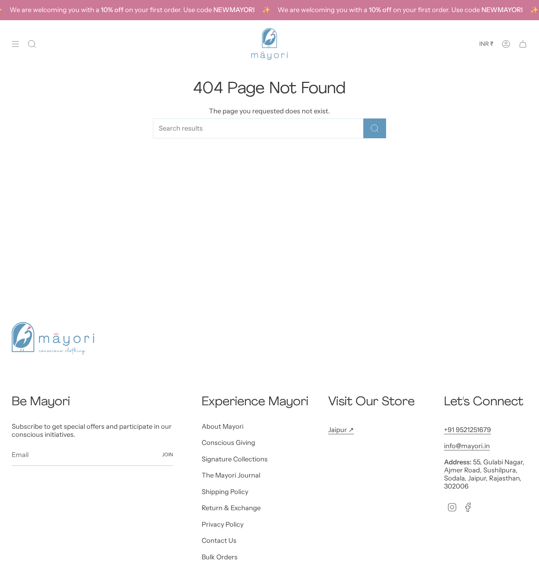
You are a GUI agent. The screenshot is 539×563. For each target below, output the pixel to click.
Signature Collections (235, 459)
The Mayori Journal (231, 475)
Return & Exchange (231, 508)
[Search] (374, 128)
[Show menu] (15, 44)
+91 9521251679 (467, 430)
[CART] (522, 44)
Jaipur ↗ (341, 430)
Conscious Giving (228, 443)
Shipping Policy (225, 492)
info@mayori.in (467, 446)
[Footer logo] (53, 338)
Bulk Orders (220, 557)
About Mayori (222, 427)
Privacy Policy (222, 524)
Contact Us (219, 541)
